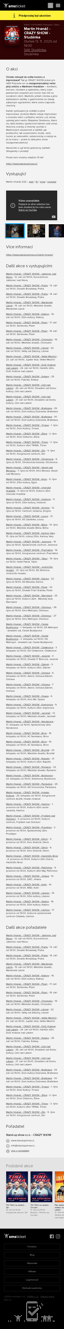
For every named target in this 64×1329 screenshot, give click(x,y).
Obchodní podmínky (32, 1288)
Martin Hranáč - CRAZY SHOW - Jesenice (28, 541)
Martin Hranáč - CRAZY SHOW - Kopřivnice (29, 704)
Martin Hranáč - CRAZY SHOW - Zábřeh (27, 664)
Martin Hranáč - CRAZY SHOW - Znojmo (28, 507)
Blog (32, 1255)
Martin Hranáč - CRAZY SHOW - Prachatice (29, 550)
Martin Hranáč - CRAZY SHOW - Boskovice (29, 775)
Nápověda (32, 1263)
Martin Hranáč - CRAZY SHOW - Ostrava (28, 672)
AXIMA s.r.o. (33, 1296)
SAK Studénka (35, 50)
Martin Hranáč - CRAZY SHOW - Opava (27, 696)
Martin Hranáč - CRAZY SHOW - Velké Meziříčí (31, 356)
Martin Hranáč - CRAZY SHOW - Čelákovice (29, 647)
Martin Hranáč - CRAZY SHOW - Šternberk (29, 595)
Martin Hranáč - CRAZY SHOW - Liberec (28, 893)
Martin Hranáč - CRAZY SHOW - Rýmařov (28, 767)
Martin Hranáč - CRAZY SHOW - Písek (26, 587)
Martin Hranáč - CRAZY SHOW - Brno (26, 733)
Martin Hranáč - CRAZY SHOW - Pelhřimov (29, 867)
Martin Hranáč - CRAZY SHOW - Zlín (25, 450)
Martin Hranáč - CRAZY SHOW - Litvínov (28, 909)
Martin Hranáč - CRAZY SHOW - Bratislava (29, 408)
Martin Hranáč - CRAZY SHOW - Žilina (26, 433)
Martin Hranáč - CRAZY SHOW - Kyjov (26, 479)
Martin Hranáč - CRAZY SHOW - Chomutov (29, 339)
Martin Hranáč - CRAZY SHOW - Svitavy (27, 376)
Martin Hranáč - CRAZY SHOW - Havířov (28, 804)
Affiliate (32, 1271)
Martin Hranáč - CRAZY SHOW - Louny (27, 516)
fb (37, 181)
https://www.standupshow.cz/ (22, 163)
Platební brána (47, 1296)
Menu (58, 5)
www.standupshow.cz (22, 1140)
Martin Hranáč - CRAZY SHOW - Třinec (27, 442)
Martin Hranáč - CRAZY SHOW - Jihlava (27, 876)
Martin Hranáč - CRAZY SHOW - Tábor (27, 558)
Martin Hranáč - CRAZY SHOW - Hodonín (28, 499)
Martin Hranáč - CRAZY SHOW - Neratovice (29, 721)
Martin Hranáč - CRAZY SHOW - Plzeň (26, 322)
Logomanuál (32, 1279)
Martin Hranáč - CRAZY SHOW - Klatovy (27, 314)
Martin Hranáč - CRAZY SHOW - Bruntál (27, 750)
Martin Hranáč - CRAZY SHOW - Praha (27, 285)
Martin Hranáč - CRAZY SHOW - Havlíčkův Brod (32, 855)
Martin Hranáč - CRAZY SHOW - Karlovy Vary (30, 533)
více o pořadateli (20, 1150)
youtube (51, 181)
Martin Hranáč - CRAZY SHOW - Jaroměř (28, 713)
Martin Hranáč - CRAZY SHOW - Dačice (27, 578)
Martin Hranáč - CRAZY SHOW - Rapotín (28, 758)
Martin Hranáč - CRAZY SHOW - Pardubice (29, 784)
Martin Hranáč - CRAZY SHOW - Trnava (27, 425)
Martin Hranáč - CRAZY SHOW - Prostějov (29, 827)
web (31, 181)
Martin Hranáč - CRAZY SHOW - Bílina (26, 524)
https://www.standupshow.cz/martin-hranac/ (29, 254)
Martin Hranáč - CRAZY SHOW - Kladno (27, 901)
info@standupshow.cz (23, 1145)
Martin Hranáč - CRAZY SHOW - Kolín (26, 884)
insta (42, 181)
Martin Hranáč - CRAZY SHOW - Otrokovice (30, 459)
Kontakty (32, 1246)
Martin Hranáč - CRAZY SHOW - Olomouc (28, 607)
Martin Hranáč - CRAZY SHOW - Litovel (27, 347)
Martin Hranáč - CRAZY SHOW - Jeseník (28, 655)
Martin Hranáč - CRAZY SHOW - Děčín (27, 839)
